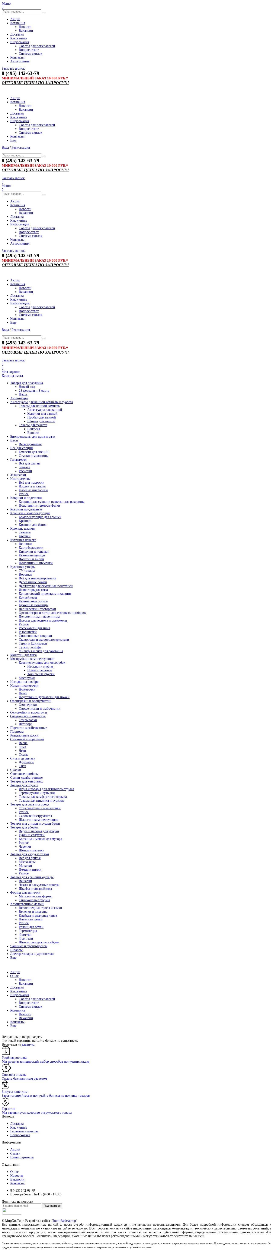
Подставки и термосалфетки (39, 505)
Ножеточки (27, 689)
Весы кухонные (30, 444)
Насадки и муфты (40, 666)
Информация (19, 42)
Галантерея (18, 459)
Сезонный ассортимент (27, 739)
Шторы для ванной (41, 421)
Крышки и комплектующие (30, 513)
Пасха (23, 394)
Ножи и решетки (39, 670)
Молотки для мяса (23, 655)
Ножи (23, 693)
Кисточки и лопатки (34, 551)
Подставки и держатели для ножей (44, 697)
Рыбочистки (28, 632)
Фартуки (25, 934)
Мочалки (25, 865)
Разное (24, 494)
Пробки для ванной (41, 417)
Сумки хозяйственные (26, 777)
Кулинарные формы (33, 601)
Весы (14, 440)
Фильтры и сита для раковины (41, 651)
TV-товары (27, 570)
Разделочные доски (24, 735)
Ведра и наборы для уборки (39, 831)
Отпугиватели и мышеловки (40, 808)
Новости (25, 27)
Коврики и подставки (26, 498)
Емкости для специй (33, 452)
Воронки (25, 574)
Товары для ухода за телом (29, 854)
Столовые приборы (24, 773)
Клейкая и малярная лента (38, 915)
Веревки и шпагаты (33, 911)
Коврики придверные (26, 509)
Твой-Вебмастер (64, 1220)
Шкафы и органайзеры (35, 888)
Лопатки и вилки (31, 559)
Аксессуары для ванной (44, 409)
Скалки (15, 770)
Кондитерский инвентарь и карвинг (45, 593)
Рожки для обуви (31, 927)
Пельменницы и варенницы (39, 616)
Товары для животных (26, 781)
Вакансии (26, 30)
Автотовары (19, 398)
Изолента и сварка (32, 486)
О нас (14, 976)
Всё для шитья (29, 463)
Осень (23, 754)
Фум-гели (26, 938)
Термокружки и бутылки (37, 793)
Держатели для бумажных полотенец (46, 586)
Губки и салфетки (32, 835)
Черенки (25, 846)
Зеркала (24, 467)
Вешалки (25, 881)
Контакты (17, 57)
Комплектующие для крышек (40, 517)
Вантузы (33, 429)
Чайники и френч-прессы (28, 946)
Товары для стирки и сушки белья (35, 823)
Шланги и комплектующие (38, 819)
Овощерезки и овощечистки (30, 701)
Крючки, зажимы (22, 528)
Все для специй (21, 448)
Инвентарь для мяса (33, 590)
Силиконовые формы (34, 900)
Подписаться (52, 1205)
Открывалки (28, 720)
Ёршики (33, 432)
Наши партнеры (22, 1157)
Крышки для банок (32, 524)
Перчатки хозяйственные (28, 727)
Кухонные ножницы (33, 605)
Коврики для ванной (42, 413)
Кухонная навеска (23, 540)
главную (28, 1044)
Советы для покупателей (37, 46)
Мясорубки (27, 678)
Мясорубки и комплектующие (32, 659)
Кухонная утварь (22, 567)
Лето (22, 750)
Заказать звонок (13, 68)
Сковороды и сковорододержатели (44, 639)
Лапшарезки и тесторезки (37, 609)
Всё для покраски (31, 482)
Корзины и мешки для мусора (40, 839)
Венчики (25, 544)
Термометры (28, 931)
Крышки (25, 521)
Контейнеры (28, 597)
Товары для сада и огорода (29, 804)
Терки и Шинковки (33, 643)
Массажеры (27, 862)
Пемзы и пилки (30, 869)
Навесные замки (31, 919)
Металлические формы (35, 896)
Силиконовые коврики (35, 636)
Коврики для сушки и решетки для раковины (51, 501)
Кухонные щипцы (32, 555)
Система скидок (30, 53)
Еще (13, 140)
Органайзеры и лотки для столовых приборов (52, 613)
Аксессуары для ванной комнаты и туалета (41, 402)
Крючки (24, 536)
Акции (15, 19)
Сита (22, 766)
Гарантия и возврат (24, 1131)
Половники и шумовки (36, 563)
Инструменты (20, 478)
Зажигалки (18, 475)
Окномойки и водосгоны (28, 712)
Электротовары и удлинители (32, 954)
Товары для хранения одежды (32, 877)
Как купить (18, 38)
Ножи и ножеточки (24, 685)
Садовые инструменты (35, 816)
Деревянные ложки (33, 582)
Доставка (17, 34)
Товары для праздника (26, 383)
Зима (22, 747)
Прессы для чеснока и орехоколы (43, 620)
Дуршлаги (26, 762)
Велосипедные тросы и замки (40, 908)
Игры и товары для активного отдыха (46, 789)
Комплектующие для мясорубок (42, 662)
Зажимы (25, 532)
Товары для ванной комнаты (39, 406)
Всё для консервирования (37, 578)
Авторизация (19, 61)
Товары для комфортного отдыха (43, 796)
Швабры (16, 950)
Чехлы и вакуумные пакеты (39, 885)
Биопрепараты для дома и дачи (32, 436)
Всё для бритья (30, 858)
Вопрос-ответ (29, 50)
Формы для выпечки (25, 892)
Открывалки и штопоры (28, 716)
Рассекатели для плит (34, 628)
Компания (17, 23)
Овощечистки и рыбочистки (39, 708)
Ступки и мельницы (33, 455)
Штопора (25, 724)
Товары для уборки (24, 827)
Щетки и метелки (31, 850)
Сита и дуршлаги (22, 758)
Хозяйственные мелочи (27, 904)
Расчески (25, 471)
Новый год (27, 386)
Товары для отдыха (24, 785)
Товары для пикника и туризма (41, 800)
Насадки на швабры (24, 681)
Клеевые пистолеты (33, 490)
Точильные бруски (41, 674)
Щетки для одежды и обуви (39, 942)
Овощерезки (28, 704)
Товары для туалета (33, 425)
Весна (23, 743)
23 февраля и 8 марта (34, 390)
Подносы (17, 731)
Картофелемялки (31, 547)
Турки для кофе (30, 647)
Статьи (15, 1153)
